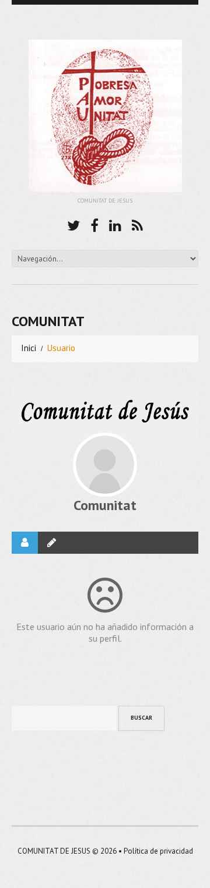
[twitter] (73, 224)
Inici (28, 347)
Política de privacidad (158, 851)
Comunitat (105, 505)
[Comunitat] (105, 465)
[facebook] (94, 224)
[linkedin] (115, 224)
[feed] (137, 224)
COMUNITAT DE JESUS (54, 851)
